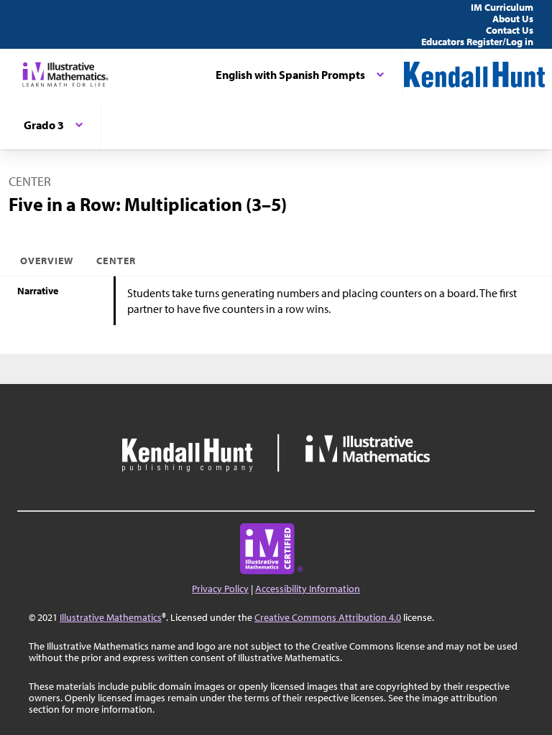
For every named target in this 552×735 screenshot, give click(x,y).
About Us (512, 18)
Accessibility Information (307, 588)
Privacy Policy (220, 588)
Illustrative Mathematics (111, 617)
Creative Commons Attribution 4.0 (327, 617)
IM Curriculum (502, 7)
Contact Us (509, 30)
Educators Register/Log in (477, 41)
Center (115, 260)
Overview (46, 260)
